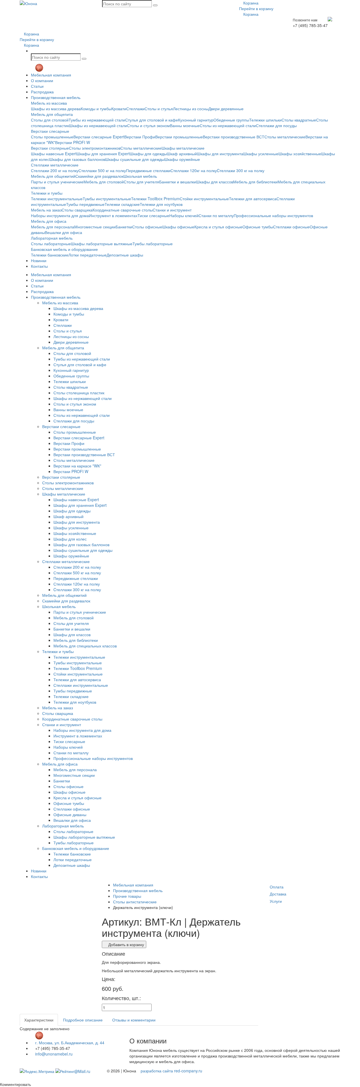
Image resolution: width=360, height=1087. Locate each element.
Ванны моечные (185, 125)
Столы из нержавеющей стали (228, 125)
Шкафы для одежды (148, 153)
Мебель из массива (49, 103)
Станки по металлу (216, 215)
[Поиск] (155, 5)
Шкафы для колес (70, 539)
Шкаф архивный (182, 153)
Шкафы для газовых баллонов (77, 159)
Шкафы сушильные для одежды (134, 159)
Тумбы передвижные (85, 204)
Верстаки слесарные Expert (98, 136)
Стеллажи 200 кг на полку (54, 170)
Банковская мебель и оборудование (64, 249)
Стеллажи (135, 108)
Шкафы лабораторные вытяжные (101, 243)
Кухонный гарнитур (195, 120)
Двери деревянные (226, 108)
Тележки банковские (49, 255)
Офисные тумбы (257, 226)
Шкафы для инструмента (220, 153)
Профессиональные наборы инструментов (273, 215)
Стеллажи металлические (54, 165)
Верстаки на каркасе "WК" (77, 466)
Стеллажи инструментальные (80, 685)
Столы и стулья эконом (148, 125)
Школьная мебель (140, 176)
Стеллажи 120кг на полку (193, 170)
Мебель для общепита (52, 114)
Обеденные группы (231, 120)
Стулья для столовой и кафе (151, 120)
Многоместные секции (95, 226)
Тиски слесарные (153, 215)
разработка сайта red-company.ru (171, 1071)
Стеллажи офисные (291, 226)
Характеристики (38, 1020)
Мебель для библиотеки (255, 181)
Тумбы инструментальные (107, 198)
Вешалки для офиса (63, 232)
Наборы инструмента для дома (60, 215)
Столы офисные (147, 226)
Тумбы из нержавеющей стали (97, 120)
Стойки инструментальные (204, 198)
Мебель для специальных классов (85, 646)
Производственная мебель (55, 97)
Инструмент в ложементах (113, 215)
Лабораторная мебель (52, 238)
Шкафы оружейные (182, 159)
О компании (42, 80)
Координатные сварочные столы (123, 210)
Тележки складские (122, 204)
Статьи (37, 86)
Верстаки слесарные (50, 131)
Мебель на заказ (46, 210)
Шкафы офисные (178, 226)
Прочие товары (127, 896)
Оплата (277, 887)
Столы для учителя (141, 181)
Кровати (118, 108)
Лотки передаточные (87, 255)
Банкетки (124, 226)
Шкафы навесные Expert (53, 153)
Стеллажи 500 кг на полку (102, 170)
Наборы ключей (184, 215)
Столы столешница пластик (78, 392)
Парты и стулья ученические (57, 181)
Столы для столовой (50, 120)
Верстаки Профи (139, 136)
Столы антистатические (135, 901)
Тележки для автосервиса (252, 198)
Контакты (39, 266)
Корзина (250, 3)
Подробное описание (83, 1020)
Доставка (278, 894)
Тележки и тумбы (46, 193)
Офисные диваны (69, 814)
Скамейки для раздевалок (99, 176)
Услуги (276, 901)
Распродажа (42, 91)
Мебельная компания (51, 75)
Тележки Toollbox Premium (155, 198)
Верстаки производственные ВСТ (233, 136)
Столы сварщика (77, 210)
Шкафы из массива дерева (56, 108)
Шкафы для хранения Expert (103, 153)
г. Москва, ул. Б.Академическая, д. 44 (69, 1042)
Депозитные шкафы (125, 255)
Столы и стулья (159, 108)
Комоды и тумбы (96, 108)
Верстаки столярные (50, 148)
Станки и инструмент (172, 210)
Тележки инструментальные (57, 198)
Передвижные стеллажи (148, 170)
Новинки (38, 260)
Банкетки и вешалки (177, 181)
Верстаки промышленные (179, 136)
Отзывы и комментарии (134, 1020)
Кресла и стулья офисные (218, 226)
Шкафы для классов (214, 181)
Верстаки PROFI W (72, 142)
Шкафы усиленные (260, 153)
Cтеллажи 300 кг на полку (240, 170)
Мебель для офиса (48, 221)
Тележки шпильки (265, 120)
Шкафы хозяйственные (299, 153)
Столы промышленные (52, 136)
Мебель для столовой (104, 181)
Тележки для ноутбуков (161, 204)
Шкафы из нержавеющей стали (98, 125)
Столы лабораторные (51, 243)
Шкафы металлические (182, 148)
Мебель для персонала (52, 226)
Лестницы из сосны (190, 108)
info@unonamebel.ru (53, 1054)
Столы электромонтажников (94, 148)
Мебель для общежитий (53, 176)
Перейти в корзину (256, 8)
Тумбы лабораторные (152, 243)
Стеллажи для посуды (276, 125)
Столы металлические (284, 136)
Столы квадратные (299, 120)
